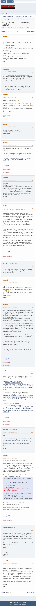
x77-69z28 (6, 69)
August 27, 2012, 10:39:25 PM (9, 126)
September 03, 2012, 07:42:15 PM (10, 307)
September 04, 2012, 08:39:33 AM (10, 432)
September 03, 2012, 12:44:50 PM (10, 282)
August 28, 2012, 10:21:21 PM (9, 208)
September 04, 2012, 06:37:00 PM (10, 563)
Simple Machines (22, 604)
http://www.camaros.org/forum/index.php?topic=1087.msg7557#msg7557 (15, 441)
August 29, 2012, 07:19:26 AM (9, 265)
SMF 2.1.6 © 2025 (14, 604)
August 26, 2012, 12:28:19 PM (9, 39)
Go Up (3, 592)
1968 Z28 (5, 142)
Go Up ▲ (24, 602)
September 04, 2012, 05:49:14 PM (10, 530)
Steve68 (5, 263)
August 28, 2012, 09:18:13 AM (9, 145)
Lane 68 (5, 36)
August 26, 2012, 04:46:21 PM (9, 97)
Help (11, 602)
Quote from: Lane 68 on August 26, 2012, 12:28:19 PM (18, 478)
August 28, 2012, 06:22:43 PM (9, 180)
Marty (5, 527)
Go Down (4, 31)
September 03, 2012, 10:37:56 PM (10, 373)
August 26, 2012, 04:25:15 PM (9, 71)
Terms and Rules (17, 602)
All (17, 31)
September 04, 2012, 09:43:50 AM (10, 458)
